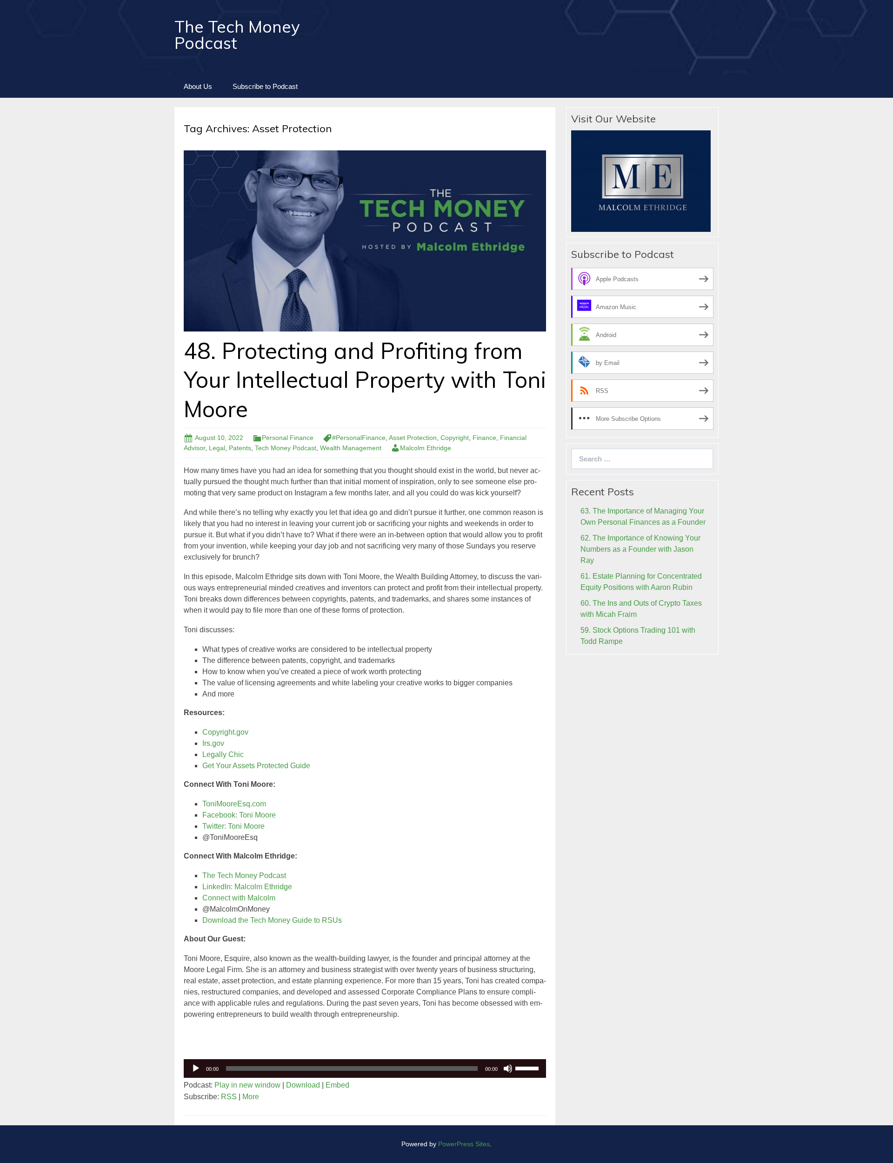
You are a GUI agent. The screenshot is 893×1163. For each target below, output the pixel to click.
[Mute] (508, 1068)
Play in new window (247, 1085)
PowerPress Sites (464, 1144)
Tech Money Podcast (285, 448)
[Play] (195, 1068)
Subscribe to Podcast (265, 86)
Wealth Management (350, 448)
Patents (240, 448)
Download (303, 1085)
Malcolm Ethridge (425, 448)
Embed (337, 1085)
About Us (198, 86)
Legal (217, 448)
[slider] (528, 1067)
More (250, 1097)
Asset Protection (413, 437)
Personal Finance (287, 437)
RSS (229, 1097)
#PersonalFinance (359, 437)
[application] (365, 1068)
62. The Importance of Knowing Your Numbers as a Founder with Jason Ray (640, 549)
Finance (484, 437)
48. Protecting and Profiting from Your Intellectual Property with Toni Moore (365, 380)
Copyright (454, 437)
